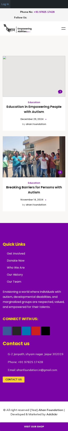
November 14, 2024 (31, 199)
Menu (63, 28)
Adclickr (52, 414)
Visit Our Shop (34, 426)
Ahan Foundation (50, 410)
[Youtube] (35, 17)
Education (34, 102)
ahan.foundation (36, 124)
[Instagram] (41, 17)
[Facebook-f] (29, 17)
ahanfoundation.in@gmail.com (37, 370)
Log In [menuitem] (5, 4)
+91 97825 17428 (44, 12)
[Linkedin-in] (46, 17)
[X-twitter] (52, 17)
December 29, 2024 (32, 119)
